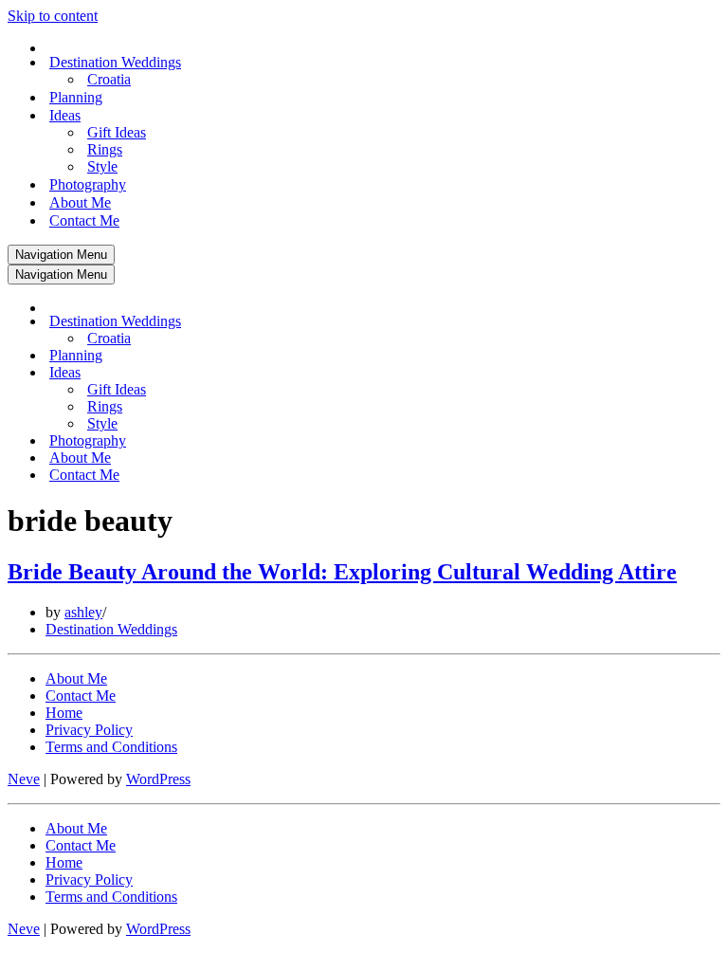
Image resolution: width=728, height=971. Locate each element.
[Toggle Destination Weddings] (339, 322)
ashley (83, 612)
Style (102, 166)
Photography (87, 184)
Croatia (109, 79)
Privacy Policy (89, 730)
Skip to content (53, 16)
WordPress (158, 779)
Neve (24, 779)
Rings (104, 149)
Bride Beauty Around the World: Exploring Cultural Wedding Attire (342, 571)
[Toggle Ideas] (339, 373)
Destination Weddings (111, 629)
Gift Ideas (116, 132)
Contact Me (84, 220)
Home (64, 713)
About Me (80, 202)
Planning (75, 97)
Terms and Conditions (111, 747)
